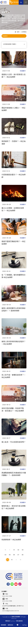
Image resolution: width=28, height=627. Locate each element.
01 (14, 550)
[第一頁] (5, 549)
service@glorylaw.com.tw (10, 610)
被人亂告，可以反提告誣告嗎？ (14, 442)
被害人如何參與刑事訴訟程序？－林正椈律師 (14, 342)
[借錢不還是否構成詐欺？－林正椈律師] (14, 226)
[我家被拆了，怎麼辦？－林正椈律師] (14, 126)
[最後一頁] (20, 559)
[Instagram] (19, 584)
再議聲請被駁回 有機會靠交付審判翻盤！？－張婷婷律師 (14, 473)
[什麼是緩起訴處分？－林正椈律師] (14, 159)
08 (22, 555)
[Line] (12, 584)
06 (14, 555)
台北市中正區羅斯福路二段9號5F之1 (13, 605)
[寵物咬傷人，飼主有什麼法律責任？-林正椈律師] (14, 491)
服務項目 (10, 625)
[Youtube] (16, 584)
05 (9, 555)
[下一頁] (16, 559)
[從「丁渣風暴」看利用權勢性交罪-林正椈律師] (14, 260)
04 (5, 555)
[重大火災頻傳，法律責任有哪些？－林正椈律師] (14, 193)
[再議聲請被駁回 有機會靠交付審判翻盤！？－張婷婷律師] (14, 458)
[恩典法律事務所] (3, 2)
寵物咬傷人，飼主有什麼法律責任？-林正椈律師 (14, 507)
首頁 (18, 32)
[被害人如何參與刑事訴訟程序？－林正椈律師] (14, 326)
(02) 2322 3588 (7, 596)
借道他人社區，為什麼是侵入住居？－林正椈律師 (14, 75)
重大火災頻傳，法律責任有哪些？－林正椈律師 (13, 209)
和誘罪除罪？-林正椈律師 (11, 539)
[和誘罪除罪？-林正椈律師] (14, 524)
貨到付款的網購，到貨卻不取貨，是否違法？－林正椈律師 (13, 409)
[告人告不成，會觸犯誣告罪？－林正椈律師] (14, 360)
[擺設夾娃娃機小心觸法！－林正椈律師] (14, 93)
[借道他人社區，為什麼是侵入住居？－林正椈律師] (14, 59)
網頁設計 (7, 621)
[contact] (17, 625)
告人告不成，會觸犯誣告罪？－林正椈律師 (14, 375)
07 (18, 555)
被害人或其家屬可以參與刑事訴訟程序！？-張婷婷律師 (14, 309)
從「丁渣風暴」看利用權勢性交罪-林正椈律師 (14, 275)
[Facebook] (8, 584)
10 (11, 560)
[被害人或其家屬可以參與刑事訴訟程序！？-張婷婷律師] (14, 293)
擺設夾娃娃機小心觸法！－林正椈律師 (14, 108)
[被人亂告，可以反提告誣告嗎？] (14, 427)
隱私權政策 (19, 621)
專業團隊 (3, 625)
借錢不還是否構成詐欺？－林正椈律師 (14, 242)
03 (22, 550)
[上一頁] (9, 549)
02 (18, 550)
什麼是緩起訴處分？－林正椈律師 (14, 175)
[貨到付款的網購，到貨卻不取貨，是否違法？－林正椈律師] (14, 393)
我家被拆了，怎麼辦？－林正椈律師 (14, 142)
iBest (13, 621)
